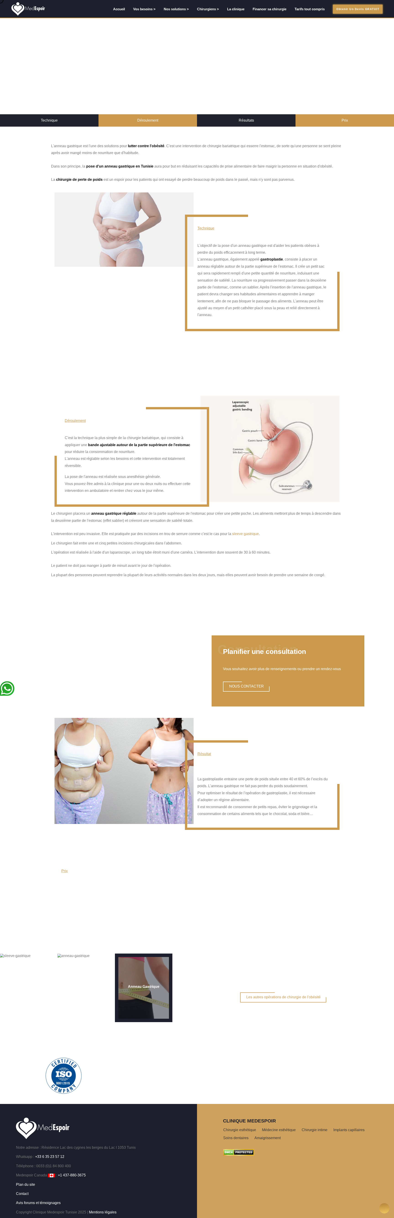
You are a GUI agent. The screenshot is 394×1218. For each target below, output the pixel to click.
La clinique (235, 9)
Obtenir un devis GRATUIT (357, 9)
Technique (49, 120)
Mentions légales (103, 1212)
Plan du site (25, 1184)
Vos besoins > (144, 9)
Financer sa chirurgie (269, 9)
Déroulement (147, 120)
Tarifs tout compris (310, 9)
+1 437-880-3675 (72, 1175)
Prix (345, 120)
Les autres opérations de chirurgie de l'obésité (283, 997)
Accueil (119, 9)
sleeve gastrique (245, 534)
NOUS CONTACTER (246, 686)
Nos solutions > (176, 9)
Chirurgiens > (208, 9)
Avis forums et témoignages (38, 1203)
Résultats (246, 120)
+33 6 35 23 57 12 (49, 1157)
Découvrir (197, 369)
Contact (22, 1194)
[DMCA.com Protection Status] (238, 1152)
